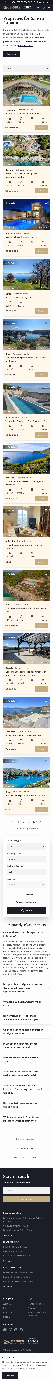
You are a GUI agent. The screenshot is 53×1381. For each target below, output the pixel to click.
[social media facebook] (5, 1329)
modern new (24, 45)
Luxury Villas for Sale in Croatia (18, 1230)
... (29, 821)
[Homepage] (17, 7)
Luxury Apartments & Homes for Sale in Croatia (22, 1220)
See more (7, 1235)
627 (35, 821)
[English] (43, 7)
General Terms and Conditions (37, 1314)
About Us (8, 1303)
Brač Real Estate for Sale (15, 1247)
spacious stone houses (36, 41)
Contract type (14, 840)
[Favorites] (38, 7)
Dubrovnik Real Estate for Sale (18, 1272)
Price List (7, 1316)
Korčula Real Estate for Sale (16, 1255)
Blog (5, 1308)
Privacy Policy (34, 1308)
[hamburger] (49, 7)
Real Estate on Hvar (13, 1251)
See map (20, 866)
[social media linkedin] (15, 1329)
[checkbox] (21, 894)
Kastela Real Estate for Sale (16, 1277)
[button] (26, 933)
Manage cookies (36, 1303)
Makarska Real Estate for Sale (18, 1281)
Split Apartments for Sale (15, 1226)
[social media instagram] (10, 1329)
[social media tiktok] (21, 1329)
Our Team (8, 1312)
